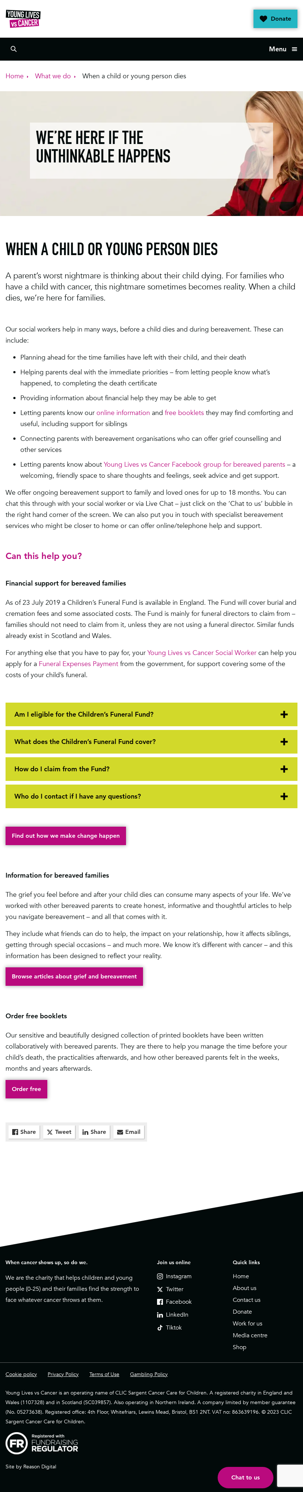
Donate (281, 18)
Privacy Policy (63, 1374)
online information (123, 412)
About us (244, 1288)
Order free (26, 1089)
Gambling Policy (149, 1374)
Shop (239, 1347)
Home (241, 1276)
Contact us (247, 1300)
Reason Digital (39, 1466)
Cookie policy (21, 1374)
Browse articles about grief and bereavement (74, 976)
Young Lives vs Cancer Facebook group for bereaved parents (194, 464)
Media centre (250, 1335)
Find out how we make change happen (66, 835)
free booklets (184, 412)
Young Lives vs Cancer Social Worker (201, 652)
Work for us (247, 1323)
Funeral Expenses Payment (78, 663)
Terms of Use (104, 1374)
